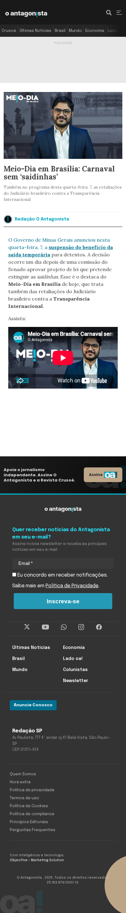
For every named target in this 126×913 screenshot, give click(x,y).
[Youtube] (45, 627)
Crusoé (9, 31)
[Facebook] (99, 627)
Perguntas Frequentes (32, 830)
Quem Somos (23, 774)
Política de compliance (32, 814)
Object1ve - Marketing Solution (37, 860)
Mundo (75, 31)
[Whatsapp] (64, 627)
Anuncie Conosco (33, 705)
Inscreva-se (63, 601)
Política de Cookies (29, 806)
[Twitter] (27, 627)
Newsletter (75, 681)
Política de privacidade (32, 790)
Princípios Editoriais (29, 822)
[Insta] (81, 627)
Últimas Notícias (35, 31)
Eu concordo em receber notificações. (62, 575)
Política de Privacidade (72, 586)
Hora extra (20, 782)
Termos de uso (24, 798)
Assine (95, 474)
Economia (94, 31)
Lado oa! (116, 31)
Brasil (60, 31)
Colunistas (75, 670)
